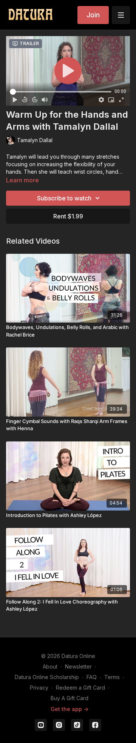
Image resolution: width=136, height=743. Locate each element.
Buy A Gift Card (69, 698)
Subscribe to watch (64, 198)
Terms (112, 677)
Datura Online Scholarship (47, 677)
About (50, 666)
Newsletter (78, 666)
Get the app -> (69, 709)
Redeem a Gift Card (80, 687)
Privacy (39, 687)
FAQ (92, 677)
